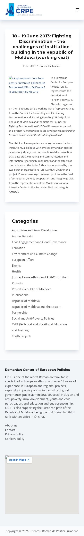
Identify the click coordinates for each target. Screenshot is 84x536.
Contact (10, 430)
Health (16, 271)
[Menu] (77, 10)
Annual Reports (22, 236)
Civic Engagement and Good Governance (39, 242)
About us (11, 425)
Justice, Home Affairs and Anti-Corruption (40, 277)
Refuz (54, 530)
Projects (17, 283)
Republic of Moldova (26, 301)
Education (18, 248)
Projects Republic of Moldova (31, 289)
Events (43, 66)
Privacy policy (14, 434)
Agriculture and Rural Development (35, 230)
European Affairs (23, 260)
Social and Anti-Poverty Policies (33, 318)
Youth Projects (21, 336)
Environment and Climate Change (34, 254)
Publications (54, 66)
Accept (31, 530)
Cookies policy (14, 439)
